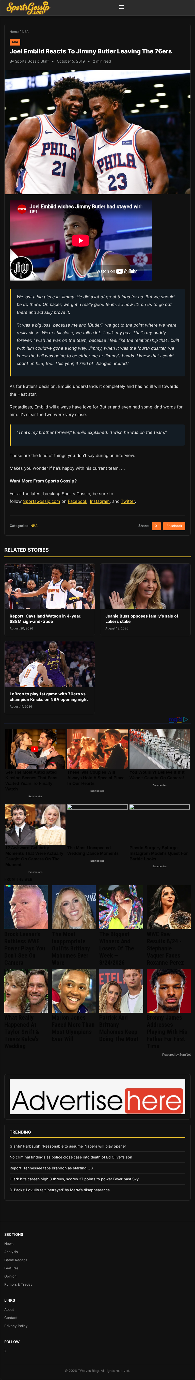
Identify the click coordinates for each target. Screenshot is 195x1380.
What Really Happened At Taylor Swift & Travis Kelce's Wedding (21, 1032)
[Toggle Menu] (122, 8)
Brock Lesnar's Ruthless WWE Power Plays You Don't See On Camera (24, 948)
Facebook (77, 501)
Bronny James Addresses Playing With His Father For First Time (167, 1032)
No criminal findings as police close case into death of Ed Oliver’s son (71, 1157)
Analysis (11, 1252)
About (9, 1310)
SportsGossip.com (41, 501)
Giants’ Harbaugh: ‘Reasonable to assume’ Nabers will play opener (68, 1146)
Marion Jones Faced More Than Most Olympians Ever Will (73, 1028)
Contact (11, 1318)
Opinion (10, 1276)
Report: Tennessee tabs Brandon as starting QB (51, 1168)
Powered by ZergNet (176, 1054)
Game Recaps (15, 1260)
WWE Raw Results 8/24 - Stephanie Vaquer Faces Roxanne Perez (165, 948)
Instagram (100, 501)
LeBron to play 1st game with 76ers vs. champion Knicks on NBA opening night (49, 696)
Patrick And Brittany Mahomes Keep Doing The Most (118, 1028)
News (8, 1244)
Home (14, 32)
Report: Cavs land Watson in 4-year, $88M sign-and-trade (45, 618)
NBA (25, 32)
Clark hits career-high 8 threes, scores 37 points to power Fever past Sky (74, 1179)
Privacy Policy (16, 1326)
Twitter (128, 501)
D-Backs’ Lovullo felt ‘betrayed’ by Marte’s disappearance (60, 1190)
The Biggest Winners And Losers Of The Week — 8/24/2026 (116, 948)
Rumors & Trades (18, 1284)
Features (11, 1268)
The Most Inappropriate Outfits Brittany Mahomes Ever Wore (71, 948)
